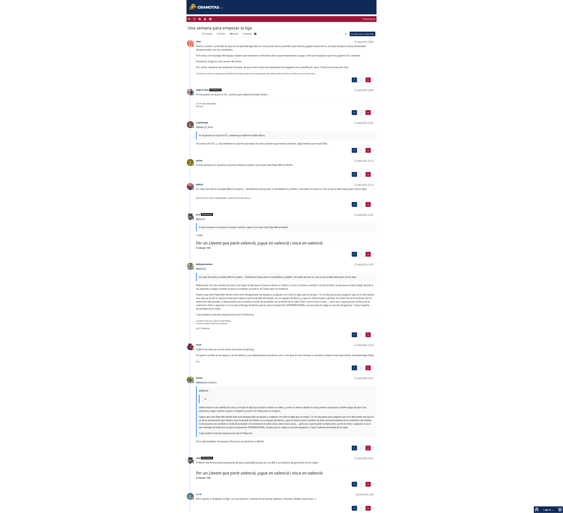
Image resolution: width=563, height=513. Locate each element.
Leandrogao (202, 122)
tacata (199, 377)
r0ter (198, 41)
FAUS (198, 344)
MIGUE (199, 184)
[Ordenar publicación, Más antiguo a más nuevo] (346, 34)
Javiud (199, 160)
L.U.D (198, 494)
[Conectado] (191, 91)
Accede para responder (362, 34)
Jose (198, 214)
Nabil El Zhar (202, 89)
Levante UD (193, 34)
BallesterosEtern (204, 264)
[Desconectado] (191, 43)
